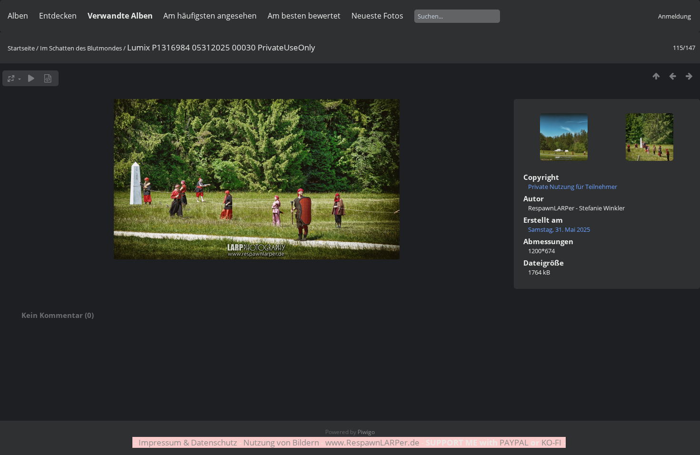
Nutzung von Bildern (281, 442)
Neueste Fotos (377, 15)
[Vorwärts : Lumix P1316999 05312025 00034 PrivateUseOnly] (689, 75)
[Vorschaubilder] (656, 75)
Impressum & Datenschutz (188, 442)
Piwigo (366, 432)
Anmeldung (674, 16)
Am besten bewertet (304, 15)
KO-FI (551, 442)
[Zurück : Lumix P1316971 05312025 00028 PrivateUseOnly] (672, 75)
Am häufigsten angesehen (210, 15)
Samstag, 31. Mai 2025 (559, 229)
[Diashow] (31, 78)
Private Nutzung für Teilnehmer (572, 186)
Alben (18, 15)
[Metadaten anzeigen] (48, 78)
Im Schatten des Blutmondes (81, 48)
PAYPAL (514, 442)
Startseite (21, 48)
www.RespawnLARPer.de (372, 442)
